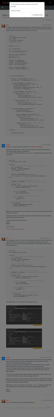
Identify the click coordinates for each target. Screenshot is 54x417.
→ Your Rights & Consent (37, 15)
